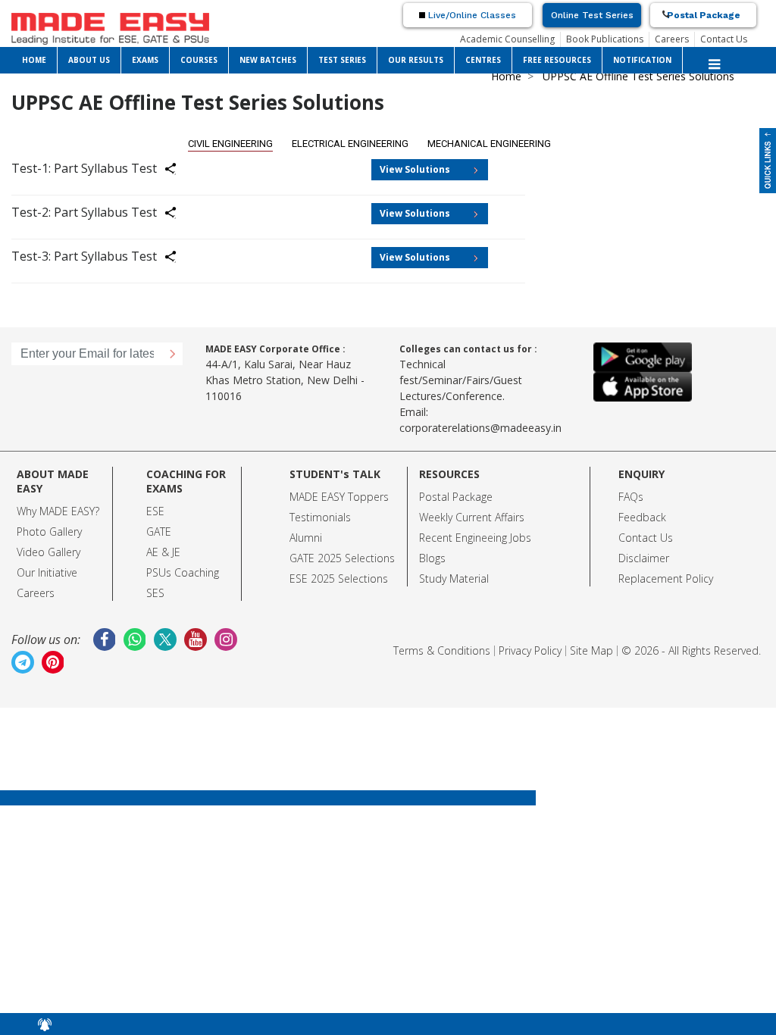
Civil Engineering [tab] (230, 143)
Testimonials (320, 517)
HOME (34, 60)
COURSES (198, 60)
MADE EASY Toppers (339, 496)
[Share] (179, 171)
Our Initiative (47, 572)
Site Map (591, 650)
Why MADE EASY (56, 511)
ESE (155, 511)
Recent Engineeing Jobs (475, 537)
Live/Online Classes (470, 15)
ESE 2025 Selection (336, 578)
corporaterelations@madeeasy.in (480, 428)
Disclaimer (643, 558)
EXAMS (145, 60)
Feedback (642, 517)
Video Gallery (48, 552)
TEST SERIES (342, 60)
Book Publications (604, 39)
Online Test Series (592, 15)
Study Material (454, 578)
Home (506, 76)
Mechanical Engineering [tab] (489, 143)
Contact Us (723, 39)
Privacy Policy (530, 650)
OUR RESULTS (415, 60)
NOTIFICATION (642, 60)
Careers (672, 39)
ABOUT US (89, 60)
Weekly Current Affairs (471, 517)
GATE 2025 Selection (339, 558)
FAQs (630, 496)
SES (155, 593)
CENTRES (483, 60)
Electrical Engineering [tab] (350, 143)
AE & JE (163, 552)
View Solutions (415, 169)
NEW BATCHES (267, 60)
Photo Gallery (49, 531)
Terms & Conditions (441, 650)
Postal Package (703, 15)
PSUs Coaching (182, 572)
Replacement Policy (665, 578)
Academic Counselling (507, 39)
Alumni (305, 537)
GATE (158, 531)
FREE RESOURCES (557, 60)
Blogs (432, 558)
